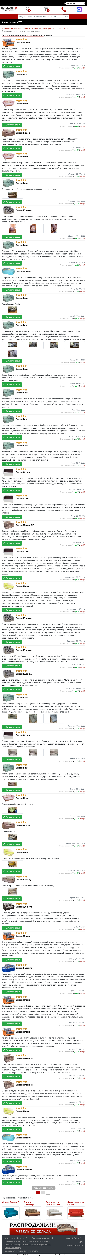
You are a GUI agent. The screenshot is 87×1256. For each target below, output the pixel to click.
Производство (29, 1244)
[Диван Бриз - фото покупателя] (12, 194)
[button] (12, 22)
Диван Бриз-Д (23, 880)
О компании (26, 1241)
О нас (28, 1238)
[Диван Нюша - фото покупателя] (12, 864)
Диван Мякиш (23, 42)
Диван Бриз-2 (23, 133)
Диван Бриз (22, 74)
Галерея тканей (44, 1244)
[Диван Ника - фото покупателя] (12, 809)
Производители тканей (42, 1238)
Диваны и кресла (12, 1241)
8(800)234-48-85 (63, 9)
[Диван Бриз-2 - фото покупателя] (12, 837)
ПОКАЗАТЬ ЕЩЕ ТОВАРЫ (43, 1188)
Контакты (37, 1241)
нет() (82, 68)
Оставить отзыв (12, 66)
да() (77, 68)
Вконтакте (33, 1251)
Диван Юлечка (24, 210)
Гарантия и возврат (13, 1244)
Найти (66, 17)
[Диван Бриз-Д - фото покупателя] (12, 891)
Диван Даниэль (24, 907)
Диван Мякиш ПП (25, 525)
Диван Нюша (23, 586)
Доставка (20, 1238)
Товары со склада (13, 1248)
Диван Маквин (23, 271)
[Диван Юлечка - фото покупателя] (12, 228)
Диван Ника (22, 104)
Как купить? (10, 1238)
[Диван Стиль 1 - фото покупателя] (12, 752)
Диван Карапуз (24, 968)
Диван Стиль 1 (24, 472)
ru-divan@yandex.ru (19, 1251)
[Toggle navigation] (5, 3)
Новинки (46, 1241)
